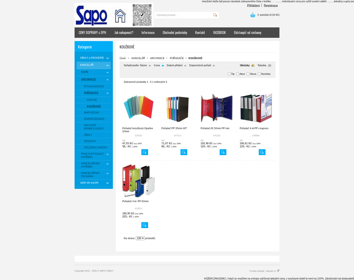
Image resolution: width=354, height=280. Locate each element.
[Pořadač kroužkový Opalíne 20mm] (138, 125)
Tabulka (262, 65)
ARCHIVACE (157, 58)
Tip (233, 74)
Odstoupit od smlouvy (247, 32)
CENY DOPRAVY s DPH (92, 32)
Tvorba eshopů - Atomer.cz (263, 271)
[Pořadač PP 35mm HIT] (177, 125)
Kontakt (200, 32)
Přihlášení (253, 5)
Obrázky (245, 65)
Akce (242, 74)
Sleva (253, 74)
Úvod (123, 58)
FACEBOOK (219, 32)
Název (143, 65)
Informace (148, 32)
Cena (157, 65)
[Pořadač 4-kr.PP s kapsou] (256, 125)
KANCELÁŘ (138, 58)
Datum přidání (175, 65)
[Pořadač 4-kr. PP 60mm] (138, 198)
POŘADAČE (177, 58)
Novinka (265, 74)
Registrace (271, 5)
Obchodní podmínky (175, 32)
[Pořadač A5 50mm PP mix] (217, 125)
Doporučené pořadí (200, 65)
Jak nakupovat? (123, 32)
